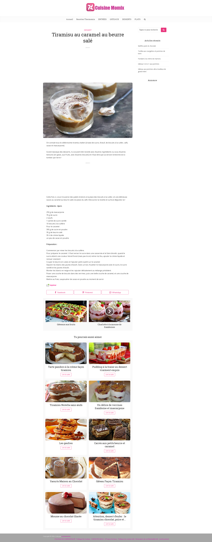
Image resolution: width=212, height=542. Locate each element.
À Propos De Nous (111, 539)
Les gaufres (66, 443)
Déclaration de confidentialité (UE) (146, 539)
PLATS (137, 19)
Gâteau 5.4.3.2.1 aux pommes (148, 64)
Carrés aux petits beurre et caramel (109, 445)
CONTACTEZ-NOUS (97, 539)
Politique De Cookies (83, 539)
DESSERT (88, 30)
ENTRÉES (102, 19)
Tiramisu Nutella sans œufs (66, 405)
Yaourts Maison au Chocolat (66, 481)
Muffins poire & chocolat (147, 46)
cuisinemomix (66, 536)
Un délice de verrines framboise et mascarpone (109, 406)
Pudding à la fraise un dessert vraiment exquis (109, 368)
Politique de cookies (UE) (126, 539)
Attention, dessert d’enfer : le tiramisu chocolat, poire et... (109, 518)
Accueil (69, 19)
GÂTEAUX (114, 19)
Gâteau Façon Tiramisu (109, 481)
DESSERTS (126, 19)
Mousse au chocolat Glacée (66, 516)
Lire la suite (66, 374)
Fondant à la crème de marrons (149, 59)
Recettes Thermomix (85, 19)
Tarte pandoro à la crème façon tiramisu (66, 368)
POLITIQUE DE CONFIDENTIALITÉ (65, 539)
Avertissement (164, 539)
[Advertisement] (88, 63)
